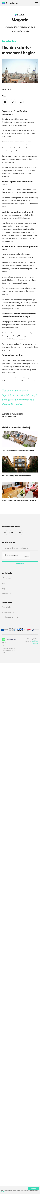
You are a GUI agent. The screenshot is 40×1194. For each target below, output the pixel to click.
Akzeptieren (33, 1188)
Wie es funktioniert (8, 612)
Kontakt (4, 583)
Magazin (20, 20)
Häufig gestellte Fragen (10, 617)
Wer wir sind (6, 578)
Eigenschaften (7, 607)
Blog (3, 588)
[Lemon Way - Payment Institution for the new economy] (9, 639)
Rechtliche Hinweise (35, 642)
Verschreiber (6, 593)
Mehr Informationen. (5, 1191)
